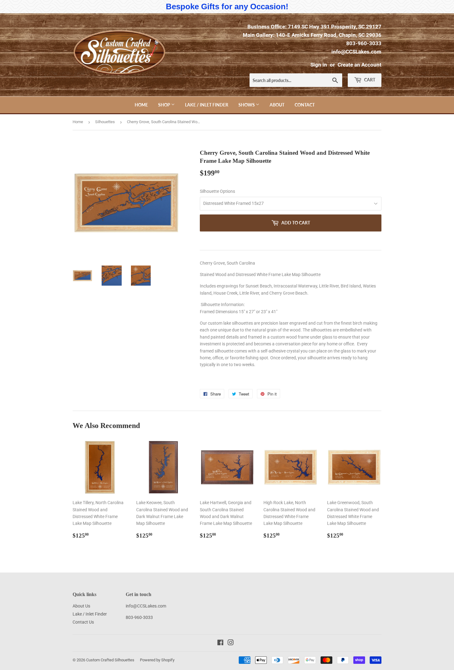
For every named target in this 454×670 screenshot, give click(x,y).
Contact (305, 104)
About (277, 104)
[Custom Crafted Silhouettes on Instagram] (231, 643)
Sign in (318, 65)
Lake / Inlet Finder (206, 104)
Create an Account (359, 65)
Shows (247, 104)
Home (141, 104)
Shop (164, 104)
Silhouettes (105, 121)
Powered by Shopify (157, 660)
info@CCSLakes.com (356, 52)
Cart (369, 79)
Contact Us (83, 622)
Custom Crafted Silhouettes (110, 660)
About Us (81, 605)
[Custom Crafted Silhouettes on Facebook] (220, 643)
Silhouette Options (217, 191)
